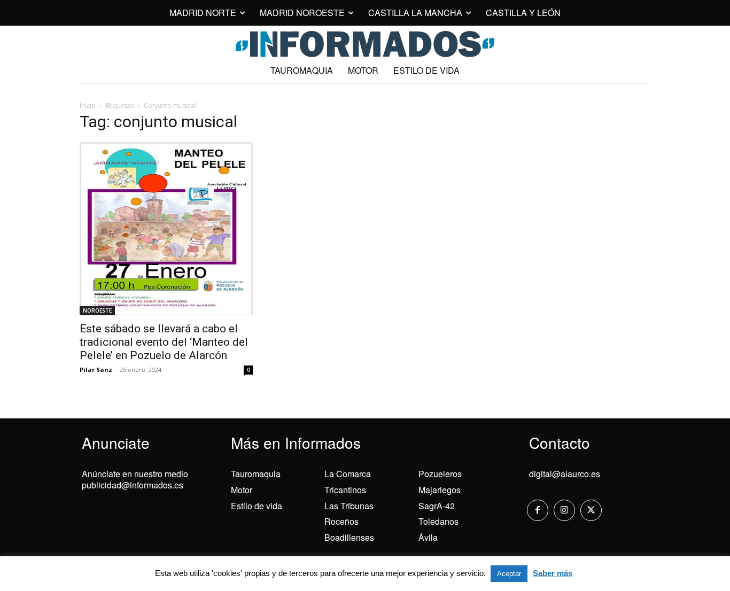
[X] (591, 510)
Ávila (428, 537)
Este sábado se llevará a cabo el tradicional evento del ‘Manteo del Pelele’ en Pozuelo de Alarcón (164, 342)
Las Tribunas (349, 506)
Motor (241, 490)
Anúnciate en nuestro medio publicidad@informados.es (135, 479)
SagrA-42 (436, 506)
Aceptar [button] (509, 574)
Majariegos (439, 490)
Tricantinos (345, 490)
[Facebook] (537, 510)
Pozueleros (440, 474)
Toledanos (438, 521)
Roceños (341, 521)
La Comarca (347, 474)
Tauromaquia (256, 474)
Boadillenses (349, 537)
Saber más (552, 573)
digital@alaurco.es (564, 474)
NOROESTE (97, 310)
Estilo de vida (256, 506)
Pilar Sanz (96, 370)
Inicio (88, 105)
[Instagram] (564, 510)
